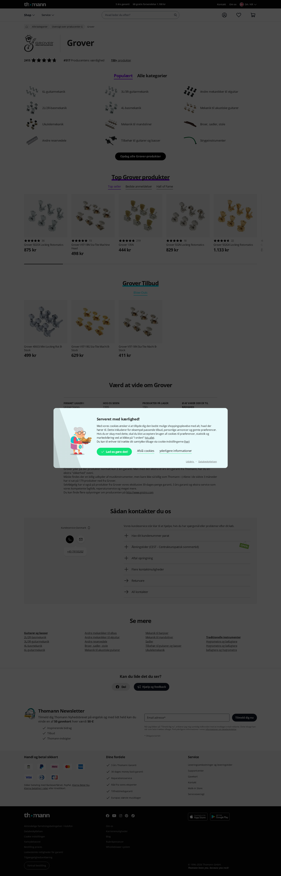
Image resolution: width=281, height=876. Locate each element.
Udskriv (190, 461)
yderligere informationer (176, 451)
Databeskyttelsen (207, 461)
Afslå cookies (145, 451)
